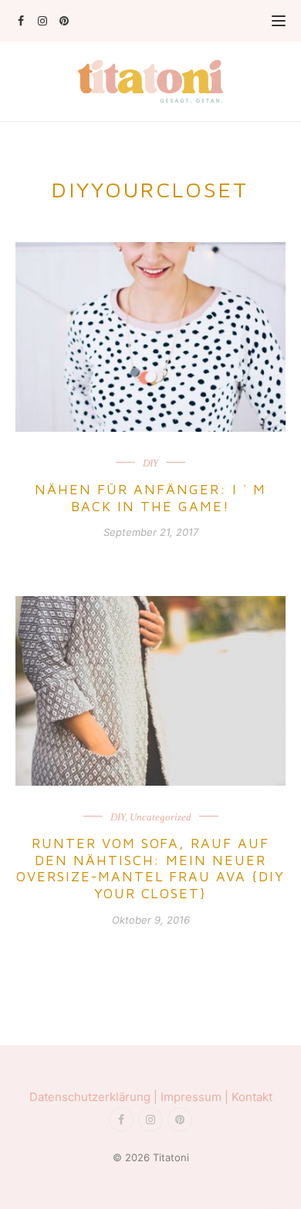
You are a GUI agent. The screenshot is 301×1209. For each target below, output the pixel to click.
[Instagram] (42, 21)
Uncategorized (160, 817)
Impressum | (196, 1096)
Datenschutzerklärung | (95, 1096)
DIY (150, 463)
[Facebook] (20, 21)
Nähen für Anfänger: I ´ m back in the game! (150, 497)
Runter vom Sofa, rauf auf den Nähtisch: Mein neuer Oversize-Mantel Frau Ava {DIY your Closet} (150, 868)
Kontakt (252, 1096)
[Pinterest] (64, 21)
